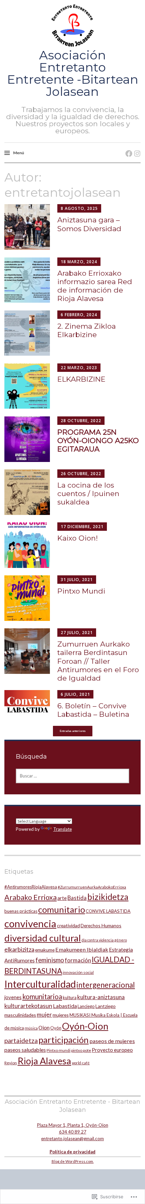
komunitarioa (42, 996)
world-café (81, 1063)
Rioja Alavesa (44, 1060)
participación (63, 1039)
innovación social (78, 972)
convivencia (30, 923)
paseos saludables (25, 1050)
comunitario (61, 909)
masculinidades (20, 1015)
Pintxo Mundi (81, 591)
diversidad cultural (42, 937)
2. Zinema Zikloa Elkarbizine (86, 330)
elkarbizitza (19, 949)
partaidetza (21, 1040)
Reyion (10, 1062)
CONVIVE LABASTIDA (108, 911)
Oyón (55, 1028)
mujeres (61, 1015)
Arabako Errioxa (30, 897)
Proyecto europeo (112, 1050)
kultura (70, 997)
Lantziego (105, 1006)
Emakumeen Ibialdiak (81, 949)
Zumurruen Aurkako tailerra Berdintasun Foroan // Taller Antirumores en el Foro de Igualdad (98, 661)
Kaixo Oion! (77, 538)
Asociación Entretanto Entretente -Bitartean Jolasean (72, 73)
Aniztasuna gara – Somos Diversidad (89, 224)
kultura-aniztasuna (101, 997)
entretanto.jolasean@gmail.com (72, 1138)
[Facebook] (127, 146)
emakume (45, 950)
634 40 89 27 (72, 1131)
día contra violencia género (104, 940)
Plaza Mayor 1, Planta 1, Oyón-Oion (72, 1125)
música (31, 1028)
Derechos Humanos (101, 925)
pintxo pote (81, 1050)
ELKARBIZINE (81, 379)
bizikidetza (107, 897)
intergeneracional (106, 984)
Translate (62, 829)
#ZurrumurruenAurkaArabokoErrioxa (92, 887)
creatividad (68, 925)
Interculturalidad (40, 984)
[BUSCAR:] (72, 776)
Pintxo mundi (58, 1050)
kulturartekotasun (28, 1005)
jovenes (13, 997)
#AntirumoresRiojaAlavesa (30, 887)
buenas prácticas (20, 911)
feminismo (49, 960)
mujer (44, 1014)
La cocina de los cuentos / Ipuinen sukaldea (88, 493)
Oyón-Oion (85, 1026)
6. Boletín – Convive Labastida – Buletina (93, 710)
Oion (44, 1027)
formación (78, 960)
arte (62, 898)
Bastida (77, 897)
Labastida (65, 1006)
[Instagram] (135, 146)
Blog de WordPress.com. (73, 1161)
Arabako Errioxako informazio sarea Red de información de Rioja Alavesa (94, 286)
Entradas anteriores (73, 731)
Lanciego (86, 1006)
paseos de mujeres (112, 1041)
